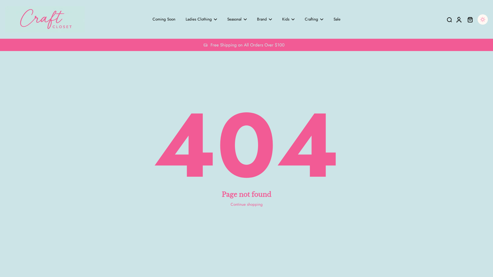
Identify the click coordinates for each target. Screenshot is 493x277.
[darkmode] (483, 19)
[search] (449, 19)
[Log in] (458, 19)
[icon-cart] (470, 19)
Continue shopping (247, 204)
